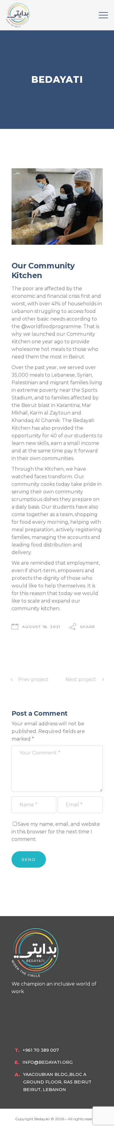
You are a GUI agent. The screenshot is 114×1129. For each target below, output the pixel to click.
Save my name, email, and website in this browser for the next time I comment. (56, 831)
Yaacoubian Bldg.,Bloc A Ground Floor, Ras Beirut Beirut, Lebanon (57, 1082)
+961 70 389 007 (40, 1050)
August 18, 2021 (41, 626)
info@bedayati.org (47, 1062)
